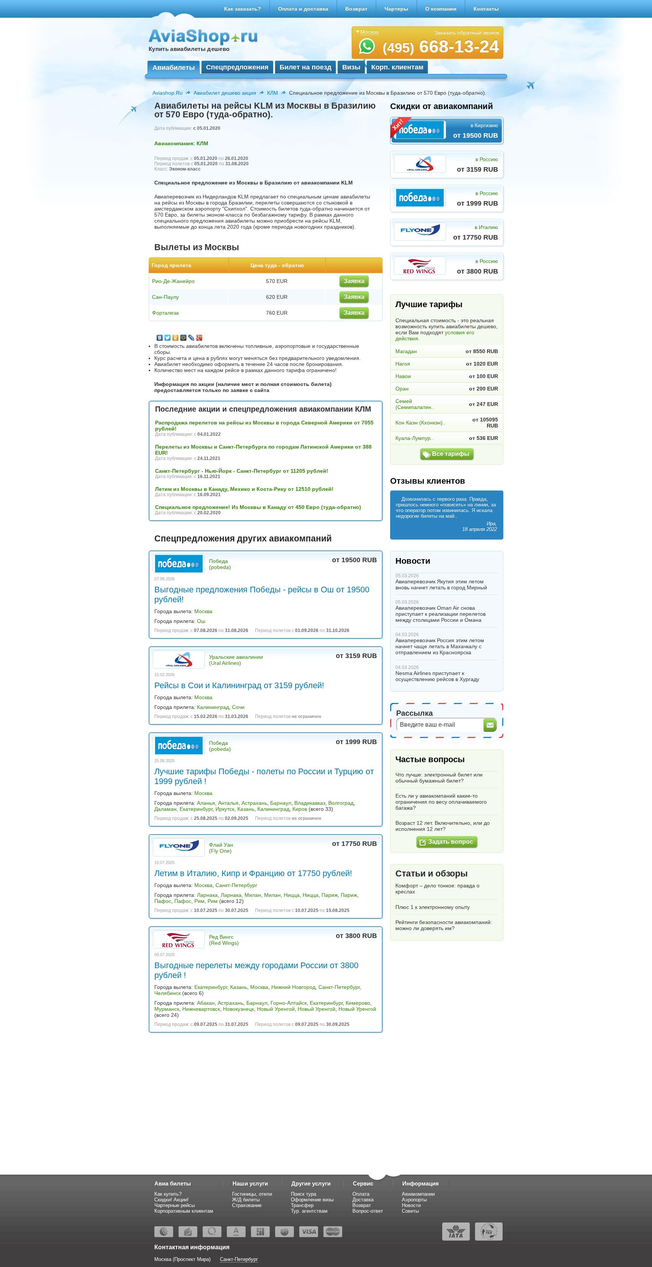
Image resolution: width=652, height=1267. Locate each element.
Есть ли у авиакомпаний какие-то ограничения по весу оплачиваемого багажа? (441, 802)
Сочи (238, 707)
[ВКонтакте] (160, 338)
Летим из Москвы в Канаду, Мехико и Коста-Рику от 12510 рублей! (244, 489)
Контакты (486, 9)
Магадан (406, 351)
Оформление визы (312, 1199)
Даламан (165, 809)
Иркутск (224, 809)
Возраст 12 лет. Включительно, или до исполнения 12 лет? (442, 826)
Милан (252, 895)
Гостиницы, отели (252, 1194)
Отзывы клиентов (427, 481)
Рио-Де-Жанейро (173, 281)
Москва (203, 611)
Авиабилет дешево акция (225, 93)
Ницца (292, 895)
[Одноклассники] (176, 338)
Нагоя (402, 364)
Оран (402, 389)
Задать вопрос (450, 841)
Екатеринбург (196, 809)
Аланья (206, 803)
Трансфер (302, 1205)
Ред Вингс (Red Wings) (224, 940)
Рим (199, 901)
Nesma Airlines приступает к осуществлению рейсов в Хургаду (437, 676)
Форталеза (165, 313)
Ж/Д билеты (246, 1199)
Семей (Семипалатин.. (414, 404)
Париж (329, 895)
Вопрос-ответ (367, 1211)
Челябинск (167, 993)
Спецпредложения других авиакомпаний (243, 538)
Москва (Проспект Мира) (182, 1259)
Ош (201, 621)
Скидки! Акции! (171, 1199)
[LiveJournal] (191, 338)
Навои (403, 376)
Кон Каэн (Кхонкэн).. (420, 423)
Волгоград (341, 803)
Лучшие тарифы (429, 304)
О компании (441, 9)
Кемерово (358, 1003)
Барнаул (280, 803)
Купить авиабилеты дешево (189, 49)
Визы (351, 67)
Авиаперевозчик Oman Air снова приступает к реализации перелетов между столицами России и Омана (440, 614)
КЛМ (272, 93)
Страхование (246, 1205)
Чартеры (396, 9)
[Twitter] (168, 338)
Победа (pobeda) (220, 564)
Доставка (363, 1199)
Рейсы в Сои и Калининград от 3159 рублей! (239, 685)
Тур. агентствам (309, 1211)
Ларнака (207, 895)
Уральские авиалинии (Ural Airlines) (236, 660)
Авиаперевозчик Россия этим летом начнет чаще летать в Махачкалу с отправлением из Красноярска (439, 646)
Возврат (356, 9)
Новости (413, 561)
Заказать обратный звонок (466, 32)
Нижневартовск (201, 1009)
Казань (245, 809)
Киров (299, 809)
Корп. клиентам (397, 67)
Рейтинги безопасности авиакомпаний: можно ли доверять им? (443, 925)
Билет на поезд (305, 67)
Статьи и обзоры (431, 873)
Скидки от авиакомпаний (441, 106)
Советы (410, 1211)
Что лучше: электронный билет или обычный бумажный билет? (439, 778)
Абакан (206, 1003)
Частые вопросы (430, 759)
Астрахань (254, 803)
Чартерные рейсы (174, 1205)
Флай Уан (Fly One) (221, 848)
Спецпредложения (237, 67)
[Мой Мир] (184, 338)
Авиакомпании (418, 1194)
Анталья (228, 803)
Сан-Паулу (165, 297)
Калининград (213, 707)
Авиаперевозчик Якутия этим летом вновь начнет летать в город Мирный (441, 584)
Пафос (162, 901)
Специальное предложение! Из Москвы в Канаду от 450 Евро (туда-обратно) (258, 507)
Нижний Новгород (293, 987)
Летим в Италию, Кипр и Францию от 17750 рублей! (253, 873)
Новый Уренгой (276, 1009)
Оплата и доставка (303, 9)
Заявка (354, 281)
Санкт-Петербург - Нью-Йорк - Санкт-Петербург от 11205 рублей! (241, 471)
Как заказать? (242, 9)
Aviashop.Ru (167, 93)
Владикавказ (309, 803)
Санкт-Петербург (236, 885)
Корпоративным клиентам (183, 1211)
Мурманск (166, 1009)
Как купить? (167, 1194)
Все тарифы (450, 454)
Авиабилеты (173, 67)
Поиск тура (303, 1194)
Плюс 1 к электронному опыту (432, 907)
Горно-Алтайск (289, 1003)
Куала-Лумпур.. (414, 438)
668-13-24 (441, 46)
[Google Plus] (199, 338)
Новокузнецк (238, 1009)
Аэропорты (414, 1199)
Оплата (360, 1194)
